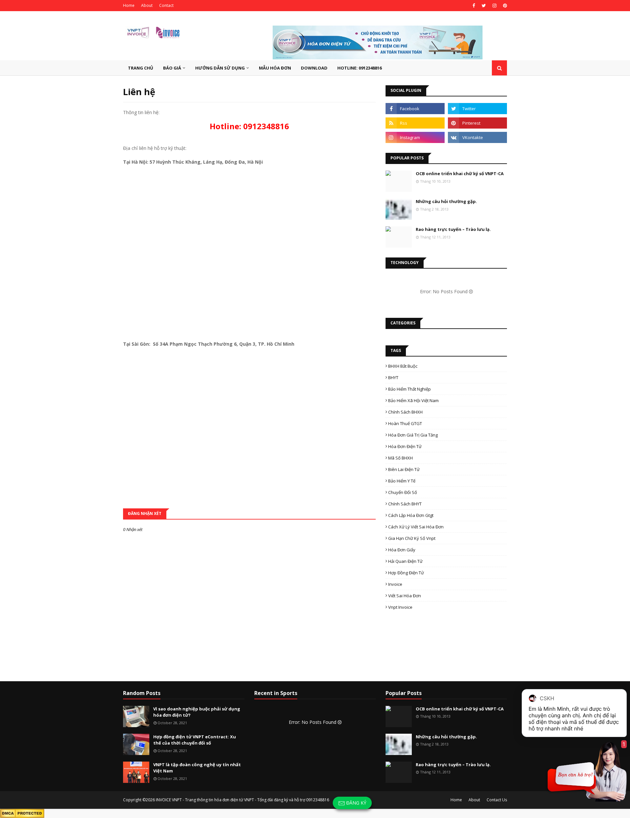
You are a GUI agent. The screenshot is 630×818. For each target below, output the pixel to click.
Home (129, 5)
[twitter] (484, 5)
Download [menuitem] (314, 68)
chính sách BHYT (405, 504)
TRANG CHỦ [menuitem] (140, 68)
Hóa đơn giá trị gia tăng (413, 435)
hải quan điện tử (405, 561)
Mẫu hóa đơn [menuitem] (275, 68)
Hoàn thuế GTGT (405, 423)
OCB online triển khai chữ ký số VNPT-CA (460, 173)
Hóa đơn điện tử (405, 446)
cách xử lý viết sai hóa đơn (416, 527)
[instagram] (494, 5)
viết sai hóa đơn (404, 596)
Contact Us (497, 800)
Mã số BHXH (400, 458)
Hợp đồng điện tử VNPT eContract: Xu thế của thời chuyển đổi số (194, 740)
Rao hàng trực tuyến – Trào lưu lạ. (453, 229)
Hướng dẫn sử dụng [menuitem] (220, 68)
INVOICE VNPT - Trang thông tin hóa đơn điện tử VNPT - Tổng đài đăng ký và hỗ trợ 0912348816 (242, 800)
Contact (166, 5)
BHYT (393, 377)
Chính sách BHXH (405, 412)
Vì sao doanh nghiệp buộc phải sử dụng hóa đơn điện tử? (196, 712)
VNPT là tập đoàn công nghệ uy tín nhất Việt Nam (197, 768)
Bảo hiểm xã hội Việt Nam (413, 400)
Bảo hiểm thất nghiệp (409, 389)
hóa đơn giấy (401, 550)
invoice (395, 584)
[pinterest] (504, 5)
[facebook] (474, 5)
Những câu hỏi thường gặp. (446, 201)
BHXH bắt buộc (402, 366)
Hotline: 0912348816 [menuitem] (359, 68)
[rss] (415, 123)
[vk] (477, 137)
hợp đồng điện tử (406, 573)
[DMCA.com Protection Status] (22, 812)
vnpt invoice (400, 607)
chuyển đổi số (402, 492)
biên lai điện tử (404, 469)
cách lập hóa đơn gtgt (410, 515)
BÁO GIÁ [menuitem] (172, 68)
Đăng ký (355, 803)
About (147, 5)
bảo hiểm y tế (401, 481)
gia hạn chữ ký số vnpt (411, 538)
